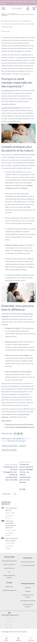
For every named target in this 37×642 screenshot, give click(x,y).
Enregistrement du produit (9, 577)
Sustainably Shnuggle (28, 562)
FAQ (9, 572)
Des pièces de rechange (9, 561)
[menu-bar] (4, 8)
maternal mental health (9, 446)
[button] (15, 494)
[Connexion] (28, 8)
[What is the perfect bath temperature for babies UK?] (2, 520)
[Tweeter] (18, 433)
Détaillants (9, 586)
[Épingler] (21, 433)
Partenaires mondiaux (9, 590)
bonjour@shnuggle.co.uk (9, 615)
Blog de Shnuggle (19, 441)
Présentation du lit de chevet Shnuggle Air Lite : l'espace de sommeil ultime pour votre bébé (10, 473)
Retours (27, 591)
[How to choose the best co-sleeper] (2, 538)
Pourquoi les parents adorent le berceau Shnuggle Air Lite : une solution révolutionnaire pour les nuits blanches (26, 473)
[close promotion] (35, 2)
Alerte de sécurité (9, 564)
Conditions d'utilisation (27, 601)
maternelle (20, 427)
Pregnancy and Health (9, 450)
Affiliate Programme (27, 565)
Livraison (28, 587)
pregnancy (22, 446)
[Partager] (15, 433)
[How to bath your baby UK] (2, 507)
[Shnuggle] (17, 8)
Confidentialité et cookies (27, 596)
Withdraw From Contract (28, 606)
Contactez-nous (9, 568)
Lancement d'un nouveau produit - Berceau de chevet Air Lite (17, 3)
